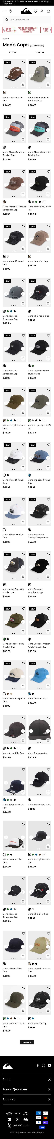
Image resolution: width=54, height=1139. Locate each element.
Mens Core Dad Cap (38, 261)
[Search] (5, 20)
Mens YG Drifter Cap (38, 914)
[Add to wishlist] (23, 62)
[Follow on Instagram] (43, 1065)
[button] (4, 11)
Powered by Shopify (35, 1132)
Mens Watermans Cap (39, 804)
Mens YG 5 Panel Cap (38, 316)
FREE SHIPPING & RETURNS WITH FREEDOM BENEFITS (26, 2)
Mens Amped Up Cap (13, 753)
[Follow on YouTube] (49, 1065)
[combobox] (29, 20)
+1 (44, 202)
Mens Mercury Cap (37, 1023)
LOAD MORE (27, 1042)
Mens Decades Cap (37, 698)
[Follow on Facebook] (38, 1065)
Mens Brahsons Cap (37, 753)
